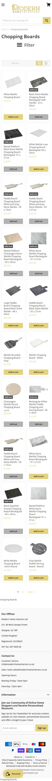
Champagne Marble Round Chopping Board (12, 404)
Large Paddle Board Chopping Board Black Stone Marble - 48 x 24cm (13, 308)
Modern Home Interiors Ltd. (26, 773)
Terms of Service (40, 763)
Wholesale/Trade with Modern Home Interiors (26, 766)
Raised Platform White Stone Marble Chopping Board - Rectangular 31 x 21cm (37, 512)
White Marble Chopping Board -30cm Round (12, 563)
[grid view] (39, 63)
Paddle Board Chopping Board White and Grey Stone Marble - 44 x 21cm (38, 204)
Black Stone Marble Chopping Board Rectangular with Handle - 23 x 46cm (38, 100)
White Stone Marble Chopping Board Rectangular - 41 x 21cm (38, 457)
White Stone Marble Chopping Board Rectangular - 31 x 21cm (38, 255)
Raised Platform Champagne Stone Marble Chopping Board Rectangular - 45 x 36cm (13, 256)
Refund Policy (8, 763)
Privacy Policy (41, 760)
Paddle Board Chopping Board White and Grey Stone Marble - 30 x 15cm (12, 459)
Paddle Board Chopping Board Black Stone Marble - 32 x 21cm (38, 307)
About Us (18, 757)
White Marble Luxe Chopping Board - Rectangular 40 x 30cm (38, 148)
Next (30, 591)
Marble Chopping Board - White (37, 356)
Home (4, 29)
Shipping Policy (23, 763)
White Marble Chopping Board (12, 96)
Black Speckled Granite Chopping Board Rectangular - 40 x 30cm (13, 510)
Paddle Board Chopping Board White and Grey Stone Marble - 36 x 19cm (12, 204)
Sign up (42, 728)
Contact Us (30, 757)
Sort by (15, 63)
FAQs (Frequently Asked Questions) (17, 760)
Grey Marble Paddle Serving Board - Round (36, 563)
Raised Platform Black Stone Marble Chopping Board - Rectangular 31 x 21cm (13, 152)
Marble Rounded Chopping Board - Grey (12, 357)
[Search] (47, 20)
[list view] (46, 63)
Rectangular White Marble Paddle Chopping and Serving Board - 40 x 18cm (38, 407)
